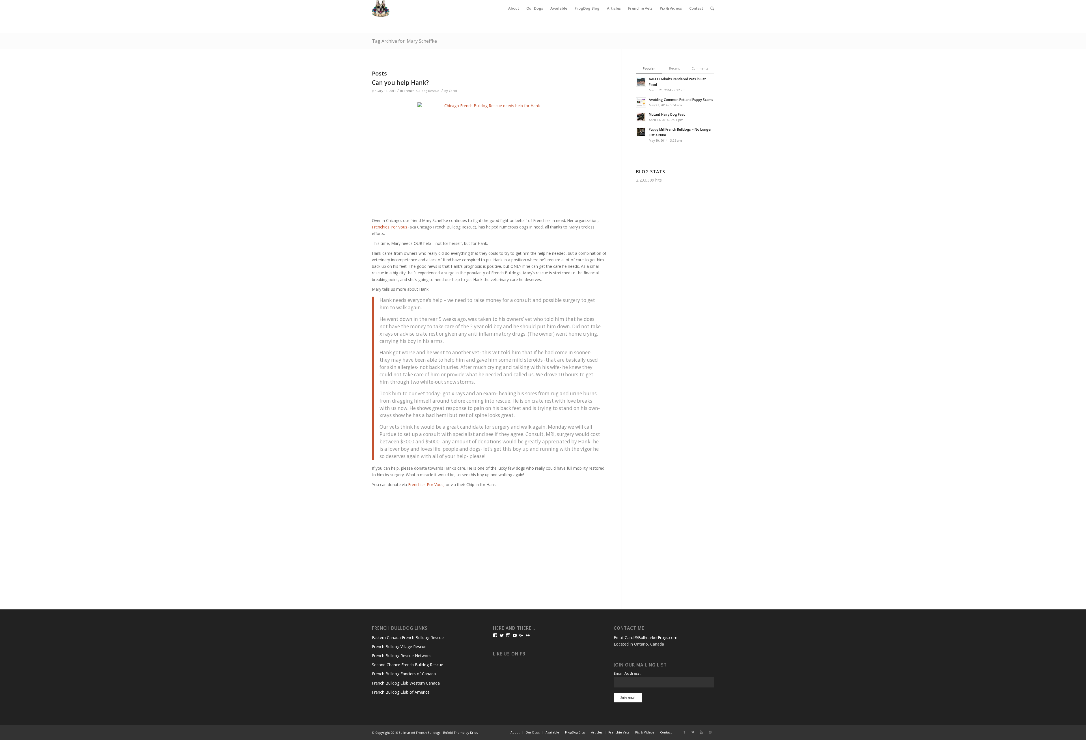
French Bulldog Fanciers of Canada (404, 673)
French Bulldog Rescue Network (401, 655)
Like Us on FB (509, 654)
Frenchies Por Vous (389, 227)
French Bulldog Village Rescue (399, 646)
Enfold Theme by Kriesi (461, 732)
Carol (453, 91)
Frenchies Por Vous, (426, 484)
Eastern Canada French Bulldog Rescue (408, 637)
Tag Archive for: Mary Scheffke (404, 41)
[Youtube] (701, 732)
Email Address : (627, 673)
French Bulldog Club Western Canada (406, 683)
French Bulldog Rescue (421, 91)
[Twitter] (693, 732)
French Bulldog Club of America (401, 692)
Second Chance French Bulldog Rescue (407, 664)
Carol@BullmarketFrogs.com (651, 637)
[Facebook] (684, 732)
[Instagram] (710, 732)
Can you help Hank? (400, 83)
